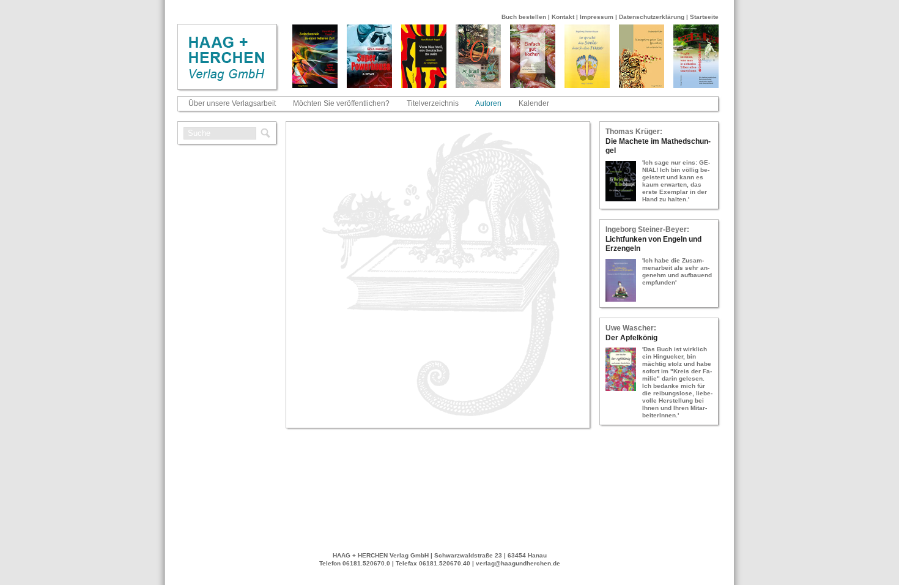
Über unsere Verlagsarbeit (232, 103)
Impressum (596, 16)
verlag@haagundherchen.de (518, 563)
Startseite (704, 16)
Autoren (488, 103)
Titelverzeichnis (433, 103)
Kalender (534, 103)
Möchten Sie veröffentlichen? (341, 103)
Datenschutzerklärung (651, 16)
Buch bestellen (523, 16)
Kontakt (563, 16)
